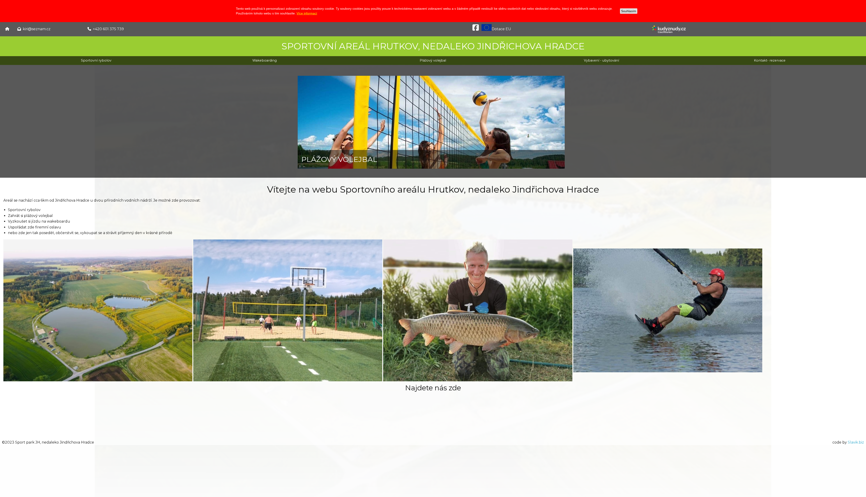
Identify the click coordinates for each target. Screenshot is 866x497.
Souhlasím (628, 11)
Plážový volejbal (433, 60)
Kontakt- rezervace (769, 60)
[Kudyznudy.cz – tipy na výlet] (669, 29)
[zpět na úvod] (7, 29)
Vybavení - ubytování (601, 60)
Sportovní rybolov (96, 60)
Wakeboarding (264, 60)
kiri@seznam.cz (37, 29)
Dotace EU (501, 29)
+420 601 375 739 (108, 29)
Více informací (307, 13)
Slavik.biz (856, 442)
